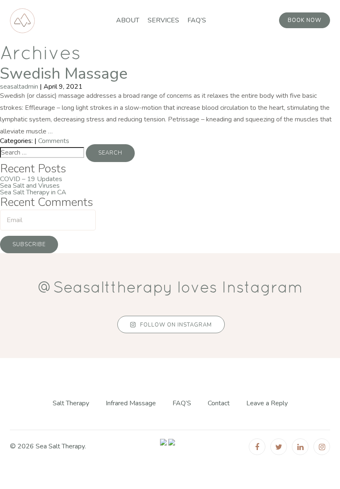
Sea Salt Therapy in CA (33, 192)
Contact (219, 403)
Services (163, 20)
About (127, 20)
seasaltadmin (19, 86)
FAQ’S (196, 20)
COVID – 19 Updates (31, 179)
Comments (53, 140)
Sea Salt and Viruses (30, 185)
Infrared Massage (131, 403)
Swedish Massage (64, 73)
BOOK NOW (304, 20)
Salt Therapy (71, 403)
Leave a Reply (267, 403)
